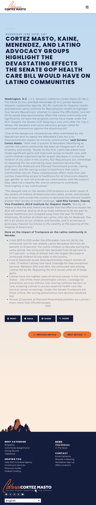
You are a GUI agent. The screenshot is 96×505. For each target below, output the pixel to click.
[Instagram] (14, 494)
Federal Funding (13, 471)
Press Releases (62, 445)
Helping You (13, 459)
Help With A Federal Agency (18, 462)
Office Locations (63, 465)
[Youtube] (22, 494)
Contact (61, 453)
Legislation (10, 454)
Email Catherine (63, 456)
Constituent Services (15, 465)
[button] (87, 7)
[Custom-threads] (18, 494)
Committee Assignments (17, 448)
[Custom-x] (10, 494)
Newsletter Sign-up (64, 462)
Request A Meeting (64, 459)
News (58, 441)
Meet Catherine (15, 441)
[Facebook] (6, 494)
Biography (10, 445)
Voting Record (12, 451)
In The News (61, 448)
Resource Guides (13, 468)
